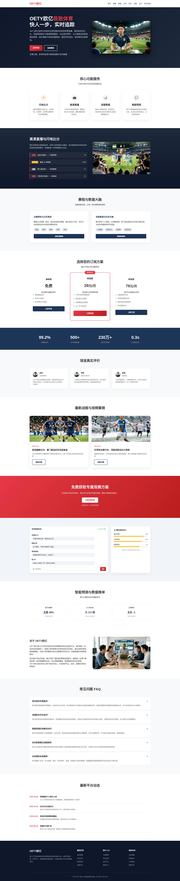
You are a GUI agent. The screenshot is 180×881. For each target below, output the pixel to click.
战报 (135, 3)
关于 (140, 3)
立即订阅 (131, 312)
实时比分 (80, 858)
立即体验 (36, 48)
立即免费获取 (90, 500)
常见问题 (147, 3)
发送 (103, 569)
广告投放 (132, 861)
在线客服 (132, 855)
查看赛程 (50, 48)
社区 (130, 3)
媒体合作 (132, 865)
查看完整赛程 (59, 236)
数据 (119, 3)
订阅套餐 (106, 855)
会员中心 (106, 861)
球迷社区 (80, 865)
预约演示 (132, 858)
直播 (114, 3)
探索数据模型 (121, 236)
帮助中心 (106, 865)
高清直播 (80, 855)
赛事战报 (80, 861)
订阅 (124, 3)
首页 (109, 3)
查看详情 (39, 462)
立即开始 (48, 309)
